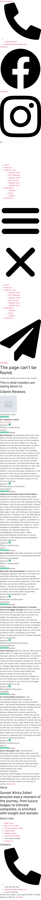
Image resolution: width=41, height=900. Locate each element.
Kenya (10, 193)
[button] (20, 241)
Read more (11, 784)
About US (8, 167)
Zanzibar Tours (14, 178)
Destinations (9, 188)
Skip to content (6, 1)
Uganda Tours (14, 185)
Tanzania (11, 190)
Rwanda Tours (14, 183)
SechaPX (18, 897)
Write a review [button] (5, 422)
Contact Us (8, 198)
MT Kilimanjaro (14, 175)
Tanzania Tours (14, 173)
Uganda (11, 195)
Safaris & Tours (10, 170)
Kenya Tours (13, 180)
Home (6, 165)
